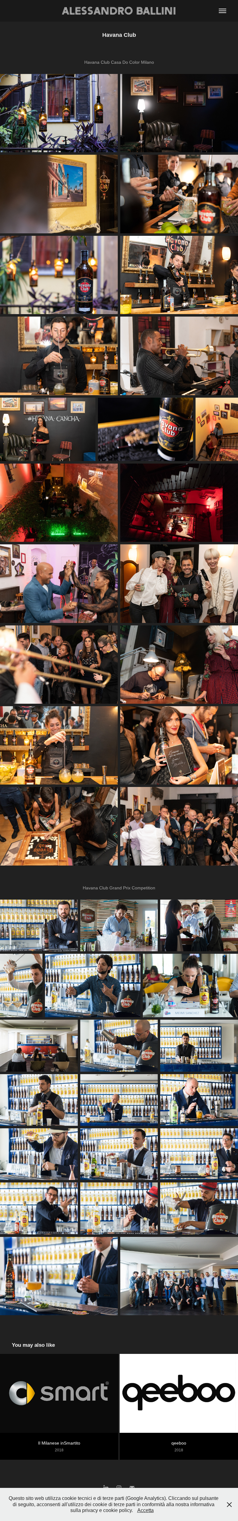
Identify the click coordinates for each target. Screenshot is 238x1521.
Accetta (145, 1510)
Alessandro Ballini (119, 10)
